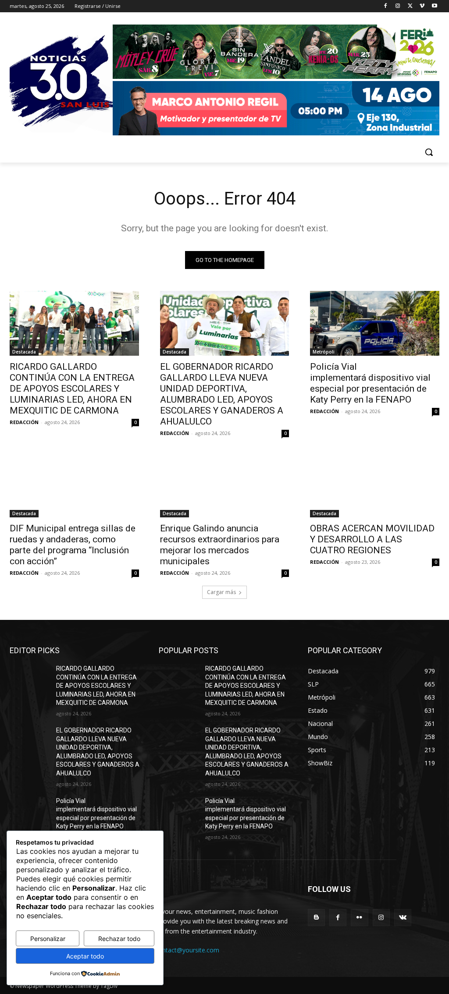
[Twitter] (410, 6)
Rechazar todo (119, 938)
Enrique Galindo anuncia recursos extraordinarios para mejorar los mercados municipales (219, 544)
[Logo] (276, 81)
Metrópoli (324, 352)
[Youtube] (434, 6)
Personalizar (47, 938)
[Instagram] (398, 6)
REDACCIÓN (24, 422)
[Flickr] (359, 917)
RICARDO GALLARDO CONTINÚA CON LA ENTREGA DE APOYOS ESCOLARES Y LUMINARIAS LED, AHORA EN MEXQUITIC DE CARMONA (72, 388)
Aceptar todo (85, 956)
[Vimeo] (422, 6)
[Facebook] (386, 6)
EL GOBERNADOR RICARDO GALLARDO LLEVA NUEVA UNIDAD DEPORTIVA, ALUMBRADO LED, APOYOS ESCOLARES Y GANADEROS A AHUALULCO (221, 394)
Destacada (24, 352)
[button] (428, 152)
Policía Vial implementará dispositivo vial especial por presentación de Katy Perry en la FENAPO (370, 383)
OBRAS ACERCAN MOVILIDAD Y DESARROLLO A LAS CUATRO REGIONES (372, 539)
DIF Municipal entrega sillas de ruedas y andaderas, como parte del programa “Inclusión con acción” (72, 544)
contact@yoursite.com (187, 950)
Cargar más (221, 592)
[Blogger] (316, 917)
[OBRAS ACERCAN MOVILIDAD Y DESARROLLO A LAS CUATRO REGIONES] (374, 485)
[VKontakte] (402, 917)
